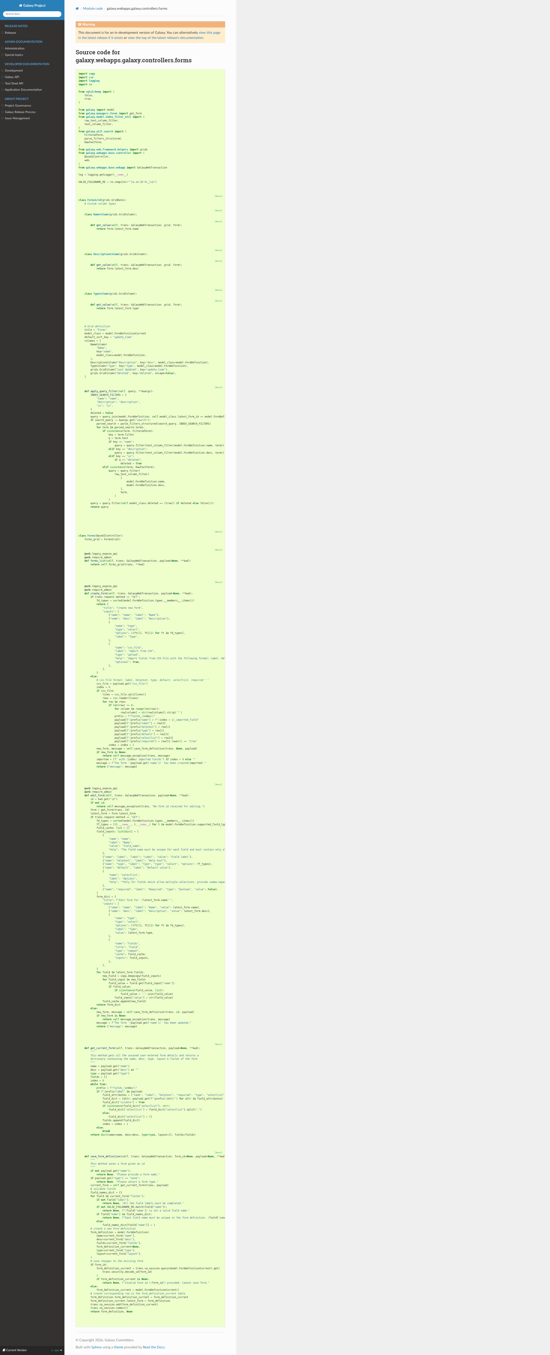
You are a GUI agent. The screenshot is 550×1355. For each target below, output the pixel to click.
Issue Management (17, 118)
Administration (14, 48)
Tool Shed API (14, 83)
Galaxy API (12, 77)
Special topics (14, 55)
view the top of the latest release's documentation (165, 38)
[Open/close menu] (2, 33)
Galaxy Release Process (20, 112)
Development (14, 70)
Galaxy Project (34, 5)
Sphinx (96, 1347)
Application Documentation (23, 89)
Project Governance (18, 105)
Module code (93, 8)
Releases (10, 32)
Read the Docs (154, 1347)
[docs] (218, 196)
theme (118, 1347)
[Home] (77, 8)
